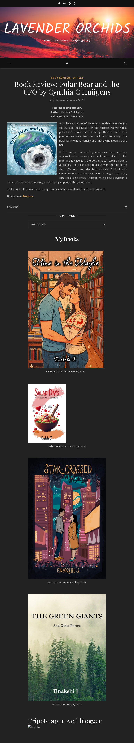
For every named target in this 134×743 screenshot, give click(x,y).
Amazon (28, 196)
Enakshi (15, 206)
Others (78, 77)
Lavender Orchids (67, 29)
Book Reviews (61, 77)
